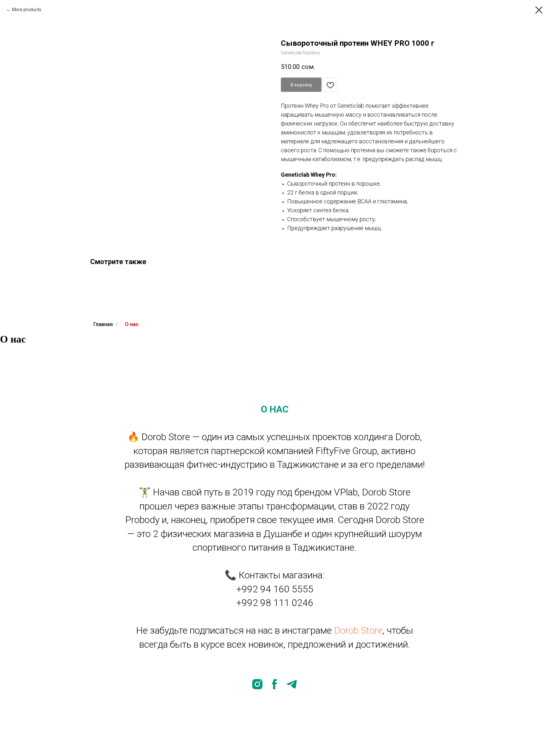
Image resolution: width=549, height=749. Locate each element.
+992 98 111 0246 (274, 602)
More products (26, 9)
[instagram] (257, 684)
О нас (132, 324)
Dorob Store (358, 630)
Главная (103, 324)
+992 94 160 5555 (274, 589)
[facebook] (274, 684)
